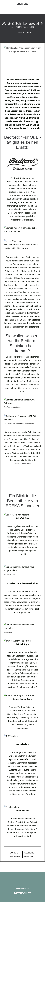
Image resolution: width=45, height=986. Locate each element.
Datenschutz (22, 893)
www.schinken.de (23, 463)
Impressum (22, 888)
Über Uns (22, 4)
